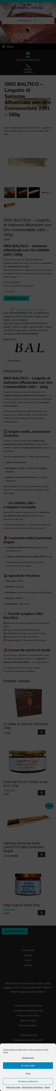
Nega (28, 1073)
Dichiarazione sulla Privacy (32, 1087)
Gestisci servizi (28, 1058)
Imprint (47, 1087)
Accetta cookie (28, 1065)
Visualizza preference (28, 1081)
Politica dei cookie (13, 1087)
